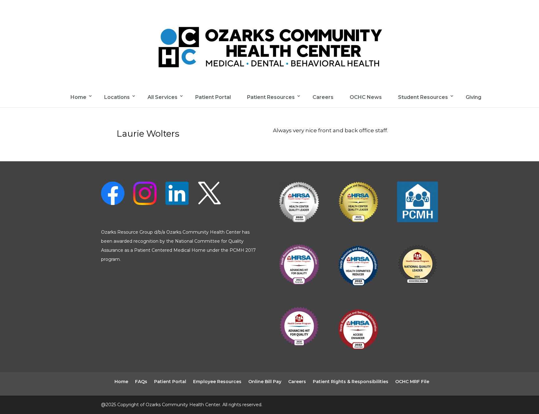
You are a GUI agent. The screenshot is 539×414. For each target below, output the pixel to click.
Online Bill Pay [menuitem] (264, 381)
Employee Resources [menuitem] (217, 381)
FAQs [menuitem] (141, 381)
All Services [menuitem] (162, 97)
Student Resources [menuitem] (423, 97)
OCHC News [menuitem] (366, 97)
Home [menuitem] (78, 97)
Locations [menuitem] (117, 97)
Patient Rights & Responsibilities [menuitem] (350, 381)
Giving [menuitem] (473, 97)
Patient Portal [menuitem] (213, 97)
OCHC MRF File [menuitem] (412, 381)
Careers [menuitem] (323, 97)
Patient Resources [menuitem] (271, 97)
